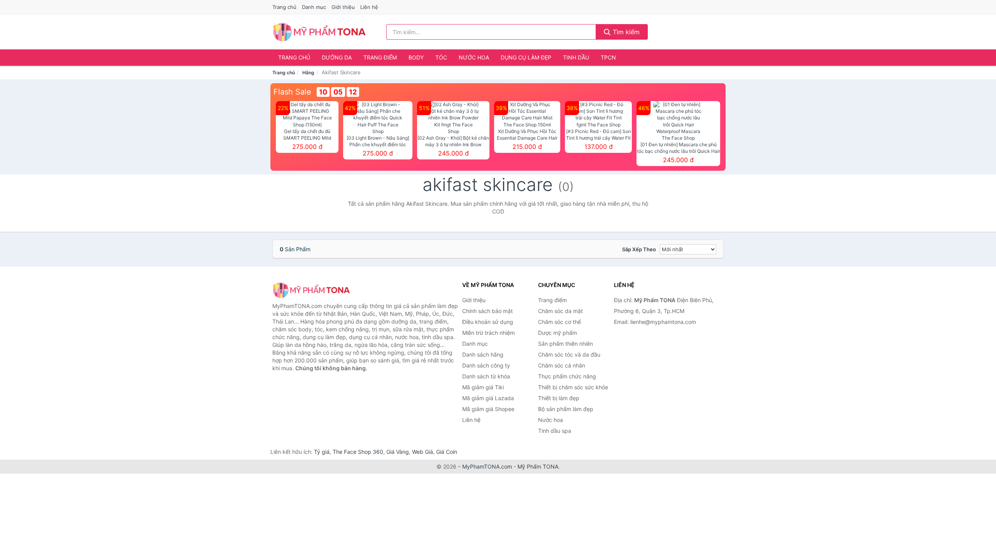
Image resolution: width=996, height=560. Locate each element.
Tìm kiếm (625, 32)
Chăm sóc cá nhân (561, 365)
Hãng (308, 72)
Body (416, 57)
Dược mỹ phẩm (557, 332)
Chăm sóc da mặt (560, 311)
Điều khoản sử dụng (487, 321)
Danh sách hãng (482, 354)
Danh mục (314, 7)
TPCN (608, 57)
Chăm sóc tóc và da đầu (569, 354)
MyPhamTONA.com (487, 466)
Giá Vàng (397, 451)
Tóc (441, 57)
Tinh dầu (576, 57)
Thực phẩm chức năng (567, 376)
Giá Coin (446, 451)
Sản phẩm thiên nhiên (565, 343)
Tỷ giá (322, 451)
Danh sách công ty (486, 365)
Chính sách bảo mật (487, 311)
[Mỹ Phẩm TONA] (311, 290)
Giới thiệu (343, 7)
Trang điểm (380, 57)
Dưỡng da (337, 57)
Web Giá (422, 451)
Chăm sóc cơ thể (559, 321)
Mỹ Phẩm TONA (537, 466)
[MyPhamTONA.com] (319, 32)
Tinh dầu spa (554, 430)
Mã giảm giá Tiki (483, 387)
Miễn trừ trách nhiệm (488, 332)
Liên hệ (369, 7)
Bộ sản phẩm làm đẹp (565, 409)
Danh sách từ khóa (486, 376)
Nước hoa (474, 57)
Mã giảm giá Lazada (488, 398)
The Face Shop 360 (358, 451)
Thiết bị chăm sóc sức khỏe (573, 387)
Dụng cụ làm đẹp (526, 57)
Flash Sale (292, 91)
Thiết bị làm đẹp (558, 398)
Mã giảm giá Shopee (488, 409)
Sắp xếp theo (639, 249)
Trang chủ (284, 7)
